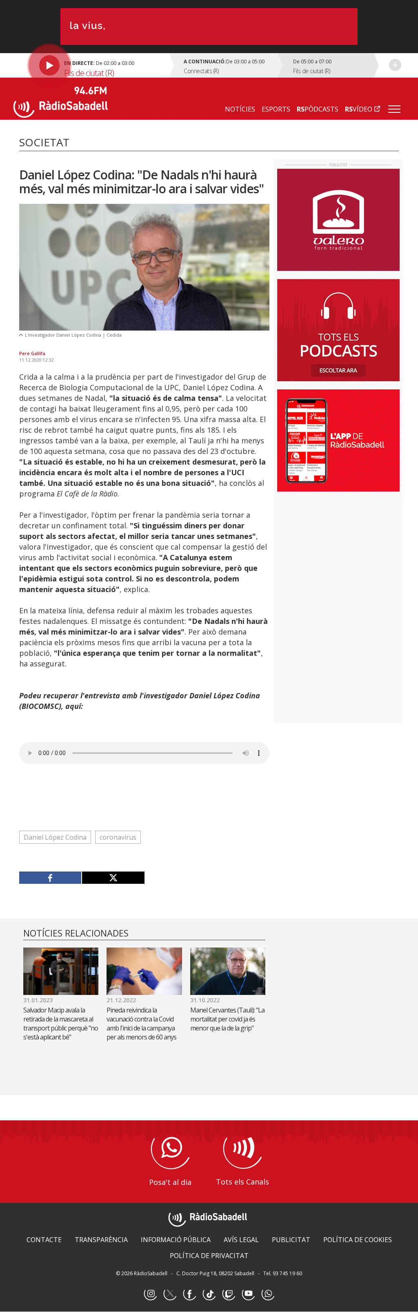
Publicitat (291, 1239)
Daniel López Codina (55, 837)
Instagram (150, 1294)
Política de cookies (357, 1239)
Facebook (189, 1294)
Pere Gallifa (32, 353)
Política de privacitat (209, 1255)
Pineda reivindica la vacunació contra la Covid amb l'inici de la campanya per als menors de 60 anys (141, 1024)
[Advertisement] (338, 551)
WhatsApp (267, 1294)
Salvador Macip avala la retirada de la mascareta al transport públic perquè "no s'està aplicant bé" (60, 1024)
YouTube (248, 1294)
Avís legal (241, 1239)
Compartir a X (113, 878)
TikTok (209, 1294)
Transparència (101, 1239)
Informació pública (176, 1239)
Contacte (44, 1239)
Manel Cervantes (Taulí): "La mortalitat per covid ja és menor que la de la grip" (227, 1019)
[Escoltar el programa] (92, 65)
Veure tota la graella (395, 65)
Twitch (228, 1294)
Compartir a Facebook (50, 878)
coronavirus (118, 837)
